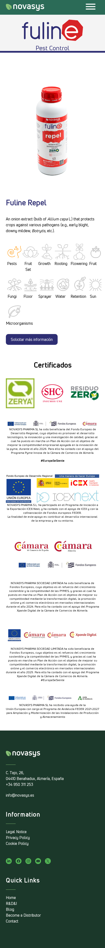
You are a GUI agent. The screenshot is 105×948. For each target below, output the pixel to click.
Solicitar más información (32, 339)
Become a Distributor (23, 915)
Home (11, 897)
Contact (12, 921)
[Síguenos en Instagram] (28, 861)
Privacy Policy (18, 837)
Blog (10, 909)
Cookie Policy (17, 843)
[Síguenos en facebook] (18, 861)
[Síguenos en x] (48, 861)
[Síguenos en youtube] (38, 861)
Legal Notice (16, 831)
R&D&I (11, 903)
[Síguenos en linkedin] (9, 861)
